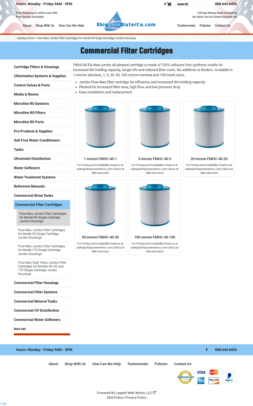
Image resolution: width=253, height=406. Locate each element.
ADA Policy (115, 397)
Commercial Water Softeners (37, 320)
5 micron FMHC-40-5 (154, 159)
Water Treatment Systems (35, 177)
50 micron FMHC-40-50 (100, 237)
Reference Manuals (29, 186)
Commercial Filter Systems (36, 292)
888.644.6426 (226, 4)
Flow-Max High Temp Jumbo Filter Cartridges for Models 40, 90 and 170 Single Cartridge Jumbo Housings (42, 268)
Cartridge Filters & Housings (36, 67)
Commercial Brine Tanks (33, 195)
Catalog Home (25, 38)
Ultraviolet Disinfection (32, 159)
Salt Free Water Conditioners (37, 140)
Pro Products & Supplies (33, 131)
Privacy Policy (136, 397)
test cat (20, 329)
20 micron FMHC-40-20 (209, 159)
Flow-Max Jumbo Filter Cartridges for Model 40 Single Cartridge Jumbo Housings (86, 38)
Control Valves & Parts (32, 85)
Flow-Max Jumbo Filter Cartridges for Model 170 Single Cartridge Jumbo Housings (41, 250)
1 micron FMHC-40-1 (100, 159)
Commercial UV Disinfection (36, 310)
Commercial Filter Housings (36, 283)
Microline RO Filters (29, 113)
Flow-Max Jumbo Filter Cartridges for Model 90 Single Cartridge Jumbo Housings (41, 233)
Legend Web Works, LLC (134, 393)
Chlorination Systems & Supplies (40, 76)
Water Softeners (27, 168)
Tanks (19, 149)
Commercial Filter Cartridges (38, 205)
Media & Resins (26, 94)
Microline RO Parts (29, 122)
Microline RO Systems (31, 103)
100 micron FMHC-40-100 (154, 237)
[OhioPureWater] (126, 21)
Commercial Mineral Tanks (35, 301)
